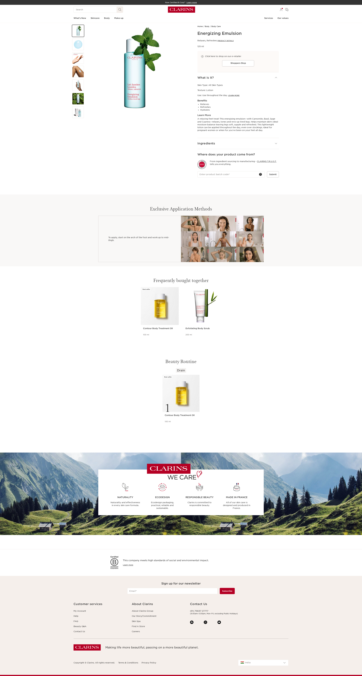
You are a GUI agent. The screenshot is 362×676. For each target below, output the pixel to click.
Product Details (225, 41)
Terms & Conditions (128, 663)
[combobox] (263, 663)
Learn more (128, 565)
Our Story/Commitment (144, 616)
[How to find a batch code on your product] (260, 174)
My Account (80, 611)
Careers (136, 631)
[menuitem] (281, 9)
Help (76, 616)
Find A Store (138, 626)
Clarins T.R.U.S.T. (266, 161)
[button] (78, 30)
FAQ (76, 621)
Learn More (234, 95)
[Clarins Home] (181, 9)
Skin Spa (136, 621)
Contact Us (79, 631)
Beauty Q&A (80, 626)
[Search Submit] (120, 10)
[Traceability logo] (201, 164)
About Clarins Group (142, 611)
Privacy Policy (149, 663)
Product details (151, 338)
